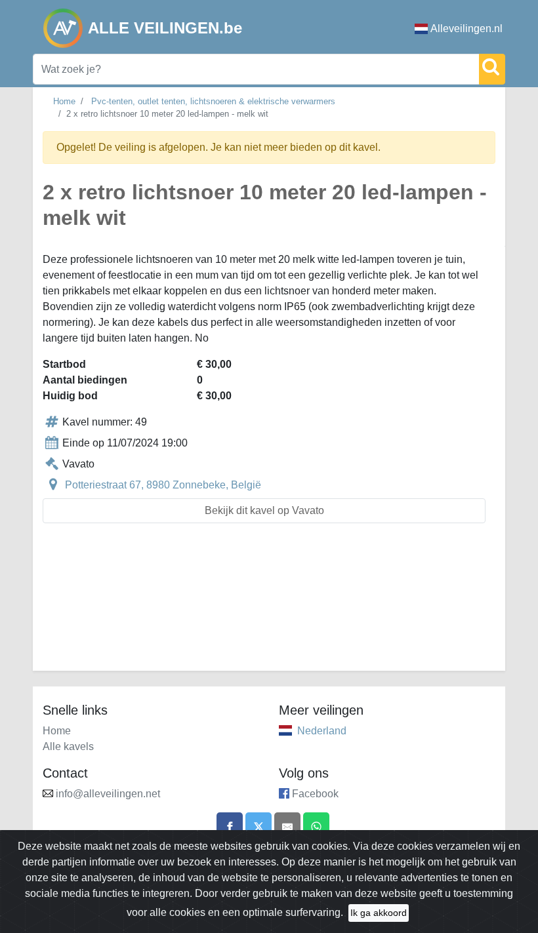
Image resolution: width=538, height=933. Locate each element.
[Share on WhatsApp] (316, 825)
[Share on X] (258, 825)
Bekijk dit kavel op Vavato (264, 510)
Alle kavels (68, 746)
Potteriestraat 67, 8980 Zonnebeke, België (163, 484)
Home (64, 101)
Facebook (315, 793)
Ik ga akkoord (378, 912)
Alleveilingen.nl (466, 28)
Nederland (321, 730)
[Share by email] (287, 825)
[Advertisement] (269, 605)
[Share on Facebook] (230, 825)
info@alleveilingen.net (108, 793)
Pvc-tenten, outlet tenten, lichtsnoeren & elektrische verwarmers (213, 101)
